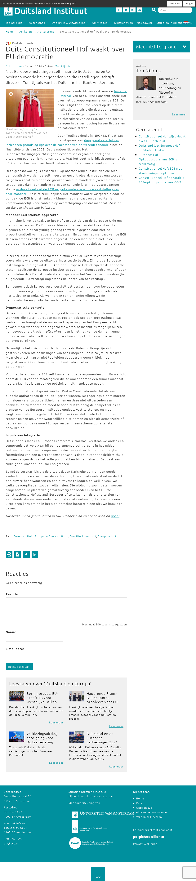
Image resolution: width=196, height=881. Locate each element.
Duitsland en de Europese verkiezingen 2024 (102, 737)
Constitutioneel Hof (82, 536)
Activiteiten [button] (100, 23)
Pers (139, 803)
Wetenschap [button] (37, 23)
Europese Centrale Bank (51, 536)
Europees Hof (107, 536)
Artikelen (25, 31)
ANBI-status (144, 807)
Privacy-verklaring (145, 844)
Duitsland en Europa (67, 683)
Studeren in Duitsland (171, 23)
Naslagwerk (145, 23)
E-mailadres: (15, 648)
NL (190, 23)
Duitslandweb (123, 23)
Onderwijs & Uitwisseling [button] (69, 23)
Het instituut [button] (14, 23)
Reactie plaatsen (19, 666)
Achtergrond (46, 31)
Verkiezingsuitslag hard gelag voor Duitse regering (42, 737)
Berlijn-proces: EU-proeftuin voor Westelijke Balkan (42, 697)
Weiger (189, 3)
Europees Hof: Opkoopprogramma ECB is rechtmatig (158, 159)
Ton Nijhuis (63, 66)
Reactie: (12, 594)
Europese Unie (23, 536)
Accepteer (174, 3)
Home (10, 31)
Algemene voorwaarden (152, 812)
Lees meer (56, 722)
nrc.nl (115, 516)
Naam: (11, 632)
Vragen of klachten (149, 817)
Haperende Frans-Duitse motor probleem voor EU (102, 697)
